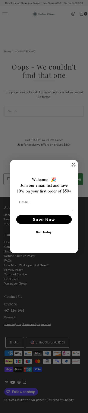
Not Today (44, 232)
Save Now (44, 219)
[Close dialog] (73, 164)
